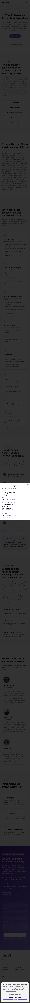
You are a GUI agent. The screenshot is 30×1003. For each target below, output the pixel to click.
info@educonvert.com (10, 515)
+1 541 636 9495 (10, 509)
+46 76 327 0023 (10, 499)
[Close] (28, 485)
